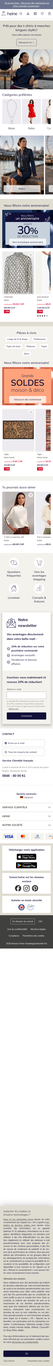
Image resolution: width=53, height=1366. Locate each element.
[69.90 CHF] (18, 513)
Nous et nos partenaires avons (18, 1219)
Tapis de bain (13, 346)
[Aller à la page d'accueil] (12, 13)
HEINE (6, 816)
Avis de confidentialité (17, 929)
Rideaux (30, 346)
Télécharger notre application (27, 849)
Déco (26, 353)
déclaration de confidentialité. (25, 1342)
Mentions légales (38, 929)
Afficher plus (14, 709)
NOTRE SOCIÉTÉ (12, 825)
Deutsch (28, 797)
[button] (3, 13)
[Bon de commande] (35, 13)
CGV (40, 921)
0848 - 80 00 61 (13, 776)
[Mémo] (42, 13)
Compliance (14, 935)
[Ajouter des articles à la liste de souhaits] (31, 255)
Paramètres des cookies (38, 1361)
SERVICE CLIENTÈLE (14, 807)
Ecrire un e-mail (20, 744)
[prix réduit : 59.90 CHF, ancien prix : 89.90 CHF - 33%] (18, 272)
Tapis (44, 346)
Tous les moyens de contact (22, 752)
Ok (26, 1353)
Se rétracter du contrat (22, 921)
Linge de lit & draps (17, 339)
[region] (26, 1286)
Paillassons (40, 339)
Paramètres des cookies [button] (33, 935)
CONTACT (8, 734)
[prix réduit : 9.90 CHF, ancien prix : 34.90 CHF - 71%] (18, 430)
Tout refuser (9, 1361)
